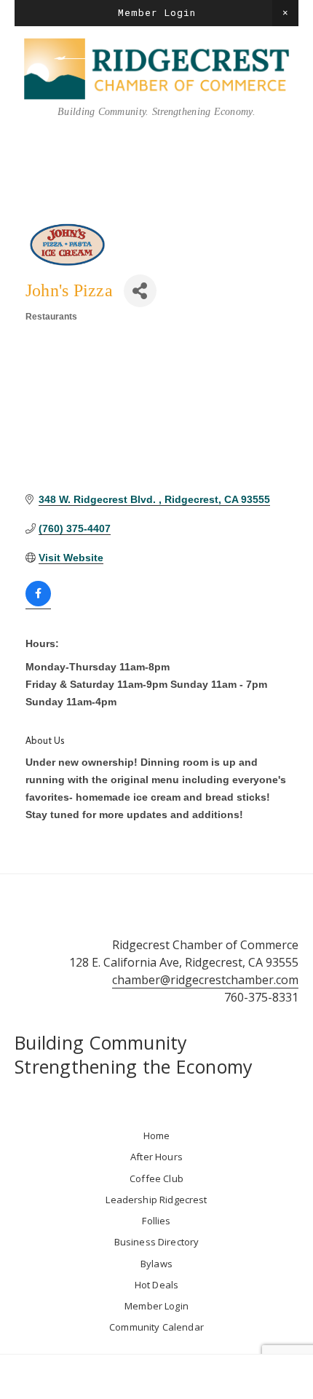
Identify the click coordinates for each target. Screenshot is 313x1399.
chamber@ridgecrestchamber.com (205, 980)
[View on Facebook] (38, 603)
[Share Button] (140, 290)
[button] (285, 13)
